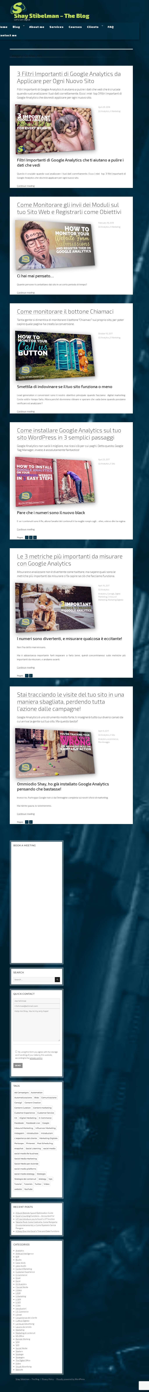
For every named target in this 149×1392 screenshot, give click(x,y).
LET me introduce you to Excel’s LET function (35, 1219)
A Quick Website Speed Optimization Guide (34, 1213)
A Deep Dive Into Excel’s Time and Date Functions (37, 1231)
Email (18, 1278)
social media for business (26, 1153)
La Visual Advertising (25, 1324)
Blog (16, 26)
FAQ (111, 26)
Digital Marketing (27, 1118)
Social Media (21, 1348)
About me (36, 26)
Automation (36, 1092)
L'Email (19, 1315)
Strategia (41, 1174)
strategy (42, 1179)
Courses (75, 26)
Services (56, 26)
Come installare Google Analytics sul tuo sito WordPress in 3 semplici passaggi (69, 434)
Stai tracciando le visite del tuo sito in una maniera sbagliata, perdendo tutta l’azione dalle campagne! (70, 701)
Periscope (19, 1143)
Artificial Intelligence (25, 1253)
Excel (18, 1281)
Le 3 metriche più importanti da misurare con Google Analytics (70, 560)
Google (45, 1123)
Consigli (110, 594)
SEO (17, 1345)
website (18, 1189)
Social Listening (33, 1148)
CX (15, 1118)
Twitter (38, 1184)
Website (19, 1369)
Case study (21, 1263)
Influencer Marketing (46, 1128)
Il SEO (18, 1302)
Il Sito (112, 463)
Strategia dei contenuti (25, 1179)
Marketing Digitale (115, 600)
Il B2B (18, 1293)
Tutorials (28, 1184)
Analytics (102, 594)
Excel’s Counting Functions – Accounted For (35, 1216)
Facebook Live (33, 1123)
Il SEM (18, 1299)
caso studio (21, 1266)
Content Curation (22, 1108)
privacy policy (36, 1058)
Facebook (19, 1123)
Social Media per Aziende (26, 1164)
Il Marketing (115, 111)
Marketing (20, 1330)
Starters (19, 1351)
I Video (19, 1290)
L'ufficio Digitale (22, 1321)
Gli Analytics (103, 111)
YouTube (28, 1189)
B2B (17, 1257)
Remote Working (23, 1339)
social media (49, 1148)
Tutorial (18, 1184)
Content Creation (33, 1102)
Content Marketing (24, 1269)
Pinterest (30, 1143)
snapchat (18, 1148)
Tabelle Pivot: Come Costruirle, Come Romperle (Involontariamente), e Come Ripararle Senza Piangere (36, 1225)
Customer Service (45, 1113)
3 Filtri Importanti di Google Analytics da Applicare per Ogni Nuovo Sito (69, 77)
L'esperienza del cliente (25, 1138)
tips (50, 1179)
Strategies (20, 1357)
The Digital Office (23, 1360)
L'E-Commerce (22, 1311)
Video (46, 1184)
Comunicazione (48, 1097)
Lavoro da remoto (24, 1327)
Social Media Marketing (25, 1158)
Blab (36, 1097)
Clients (93, 26)
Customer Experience (24, 1113)
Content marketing (42, 1108)
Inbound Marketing (23, 1128)
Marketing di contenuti (25, 1333)
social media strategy (24, 1174)
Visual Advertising (23, 1366)
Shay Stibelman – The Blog (51, 15)
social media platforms (25, 1169)
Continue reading (26, 185)
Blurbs (19, 1260)
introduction (33, 1133)
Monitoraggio (104, 742)
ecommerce (112, 739)
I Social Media (22, 1287)
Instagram (19, 1133)
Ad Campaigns (21, 1092)
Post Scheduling (45, 1143)
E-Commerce (45, 1118)
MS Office (20, 1336)
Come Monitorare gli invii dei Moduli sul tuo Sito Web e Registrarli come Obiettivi (69, 208)
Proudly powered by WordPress (70, 1379)
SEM (17, 1342)
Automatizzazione (23, 1097)
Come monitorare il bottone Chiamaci (65, 311)
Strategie (20, 1354)
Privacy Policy (48, 1379)
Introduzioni (47, 1133)
